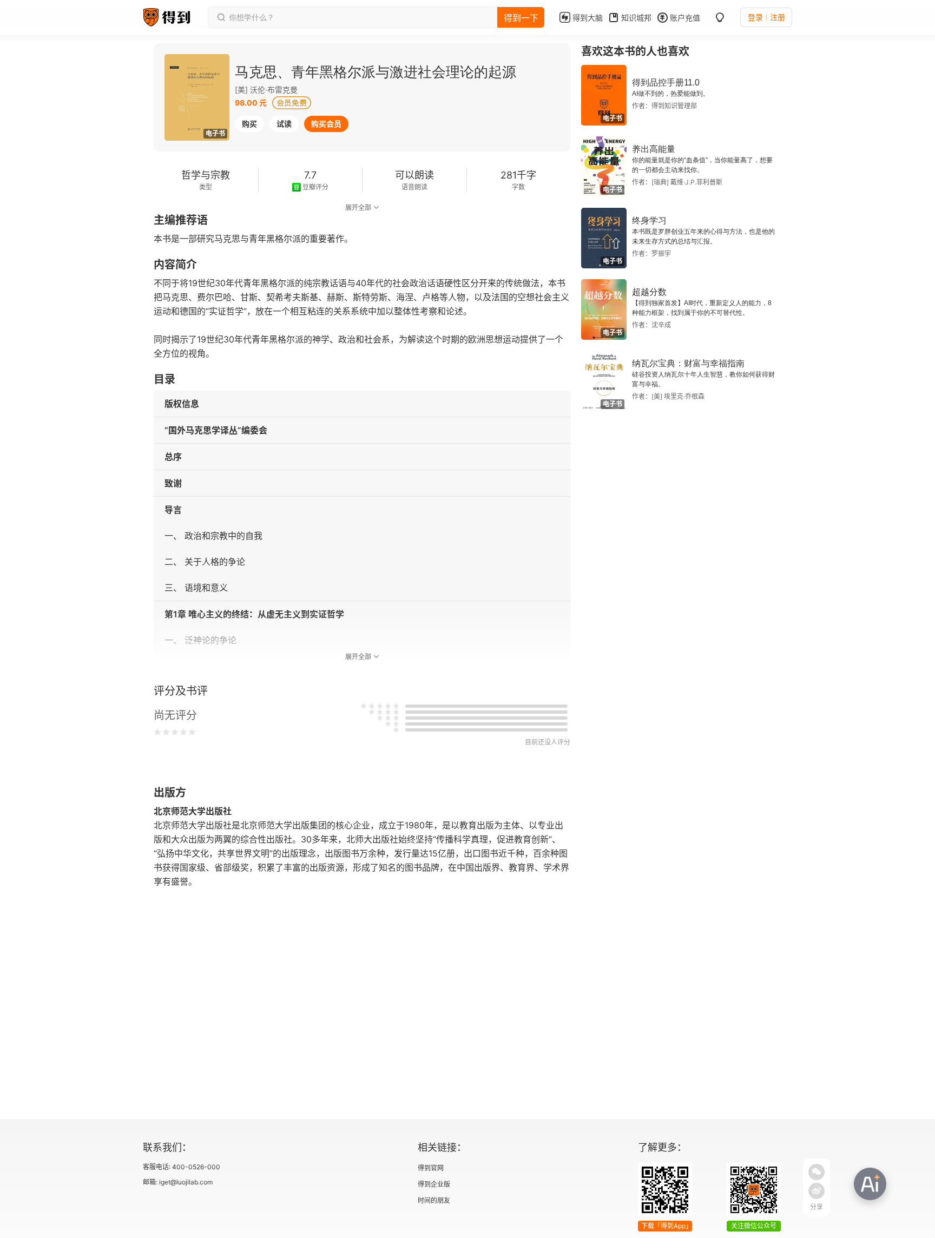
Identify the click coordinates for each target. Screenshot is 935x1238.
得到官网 (431, 1168)
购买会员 (326, 123)
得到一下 (521, 17)
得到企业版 (434, 1184)
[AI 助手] (870, 1184)
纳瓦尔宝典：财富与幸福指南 (688, 363)
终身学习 (649, 220)
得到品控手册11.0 (666, 82)
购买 (249, 123)
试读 (284, 123)
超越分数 (649, 292)
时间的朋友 (434, 1200)
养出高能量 (653, 149)
